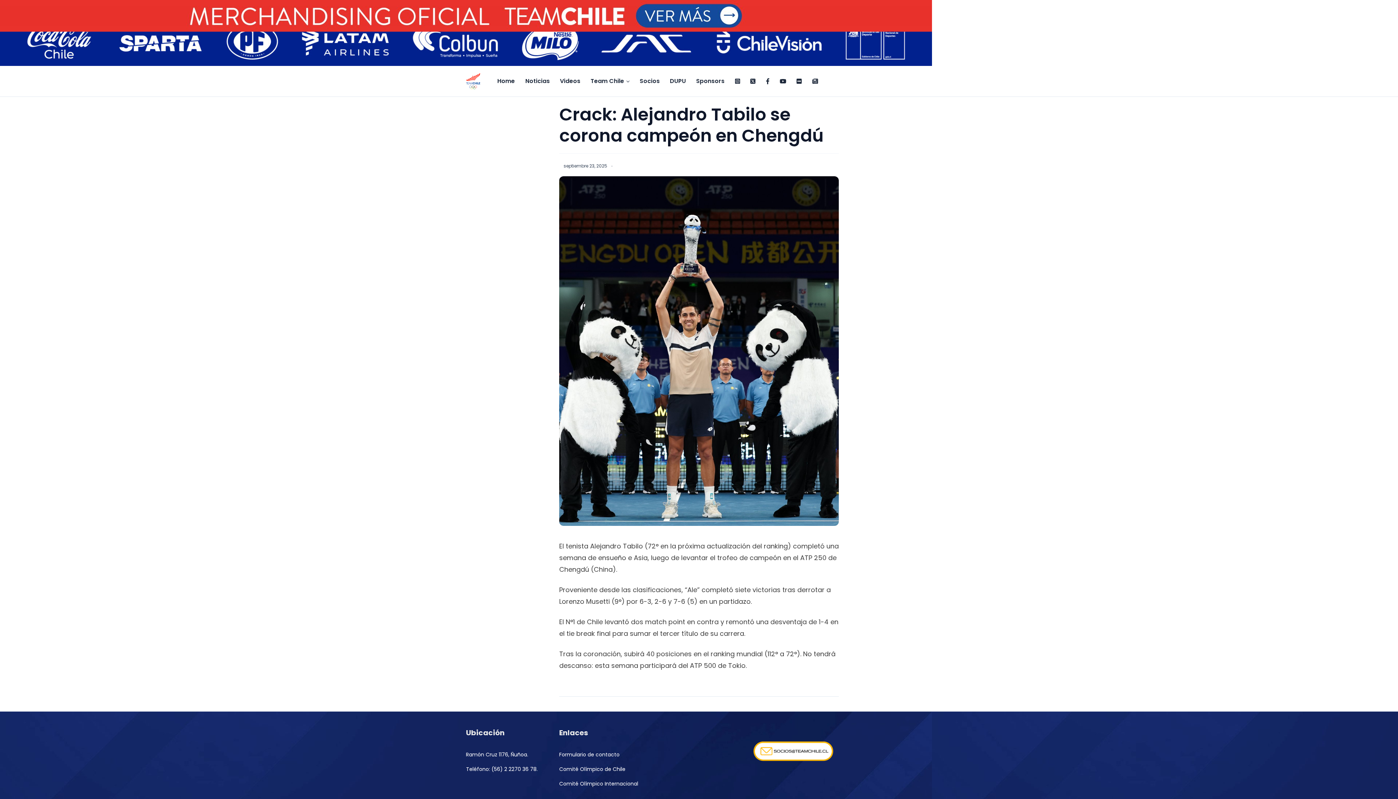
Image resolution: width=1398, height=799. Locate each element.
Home (506, 81)
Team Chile (607, 81)
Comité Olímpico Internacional (598, 783)
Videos (570, 81)
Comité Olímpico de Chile (592, 769)
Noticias (537, 81)
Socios (650, 81)
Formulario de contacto (589, 754)
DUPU (678, 81)
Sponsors (710, 81)
